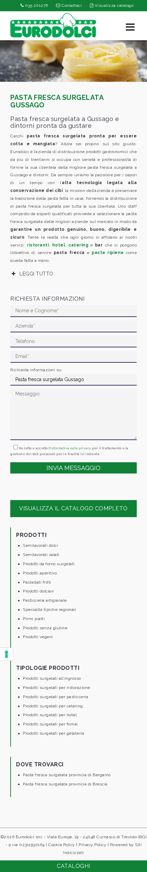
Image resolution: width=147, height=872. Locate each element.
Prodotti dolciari (38, 591)
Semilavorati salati (41, 554)
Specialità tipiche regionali (49, 609)
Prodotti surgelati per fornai (50, 724)
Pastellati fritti (37, 582)
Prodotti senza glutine (45, 628)
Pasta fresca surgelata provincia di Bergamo (67, 774)
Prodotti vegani (38, 636)
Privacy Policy (92, 844)
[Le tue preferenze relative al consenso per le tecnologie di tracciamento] (6, 654)
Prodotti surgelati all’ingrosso (52, 678)
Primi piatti (34, 618)
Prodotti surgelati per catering (53, 706)
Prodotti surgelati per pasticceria (55, 696)
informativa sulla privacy (70, 448)
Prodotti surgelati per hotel (50, 714)
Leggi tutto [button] (36, 273)
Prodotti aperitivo (40, 573)
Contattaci (71, 5)
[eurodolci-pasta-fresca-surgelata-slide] (73, 61)
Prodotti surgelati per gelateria (53, 733)
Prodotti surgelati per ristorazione (56, 687)
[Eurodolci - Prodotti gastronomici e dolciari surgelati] (53, 24)
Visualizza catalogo (113, 5)
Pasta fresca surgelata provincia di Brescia (65, 784)
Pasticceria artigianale (45, 600)
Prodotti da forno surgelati (49, 563)
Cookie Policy (61, 844)
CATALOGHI (73, 866)
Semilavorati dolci (40, 545)
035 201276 (36, 5)
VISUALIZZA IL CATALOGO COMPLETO (73, 508)
